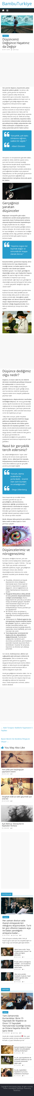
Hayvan (5, 1012)
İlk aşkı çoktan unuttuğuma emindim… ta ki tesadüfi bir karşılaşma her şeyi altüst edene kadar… (22, 964)
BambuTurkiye (17, 3)
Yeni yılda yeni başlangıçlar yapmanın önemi (13, 770)
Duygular (5, 917)
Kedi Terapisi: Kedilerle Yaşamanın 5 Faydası (16, 729)
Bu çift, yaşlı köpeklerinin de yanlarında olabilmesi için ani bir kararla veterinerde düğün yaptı (23, 1060)
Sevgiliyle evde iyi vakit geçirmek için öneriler (17, 798)
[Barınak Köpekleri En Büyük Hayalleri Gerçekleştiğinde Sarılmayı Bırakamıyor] (7, 1046)
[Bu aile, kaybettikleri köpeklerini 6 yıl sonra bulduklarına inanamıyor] (7, 1069)
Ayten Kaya (16, 49)
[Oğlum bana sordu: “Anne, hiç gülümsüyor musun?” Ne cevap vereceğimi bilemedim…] (7, 948)
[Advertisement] (17, 70)
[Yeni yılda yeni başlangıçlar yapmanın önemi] (17, 752)
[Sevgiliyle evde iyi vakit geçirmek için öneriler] (17, 779)
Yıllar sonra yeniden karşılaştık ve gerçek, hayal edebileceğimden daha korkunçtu (22, 977)
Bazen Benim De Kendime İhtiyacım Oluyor (15, 740)
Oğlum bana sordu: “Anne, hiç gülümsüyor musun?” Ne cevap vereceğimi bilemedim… (22, 952)
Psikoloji (5, 36)
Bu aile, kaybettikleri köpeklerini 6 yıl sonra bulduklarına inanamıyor (21, 1072)
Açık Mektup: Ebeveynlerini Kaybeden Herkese (13, 825)
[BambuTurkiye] (3, 10)
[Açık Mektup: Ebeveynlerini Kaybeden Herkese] (17, 806)
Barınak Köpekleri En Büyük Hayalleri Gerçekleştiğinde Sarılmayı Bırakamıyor (22, 1049)
